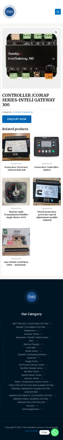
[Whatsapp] (55, 432)
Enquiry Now (16, 119)
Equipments (27, 112)
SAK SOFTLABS (31, 431)
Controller (17, 112)
